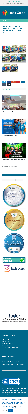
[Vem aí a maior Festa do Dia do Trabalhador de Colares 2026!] (14, 151)
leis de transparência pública (8, 394)
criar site (11, 388)
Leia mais (14, 406)
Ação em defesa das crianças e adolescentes (14, 3)
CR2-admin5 (6, 37)
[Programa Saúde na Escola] (14, 102)
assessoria (12, 390)
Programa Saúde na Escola (9, 111)
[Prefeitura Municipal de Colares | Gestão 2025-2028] (14, 12)
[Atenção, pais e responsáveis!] (14, 126)
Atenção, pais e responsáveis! (10, 135)
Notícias (24, 37)
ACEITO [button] (10, 410)
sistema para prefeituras (20, 388)
